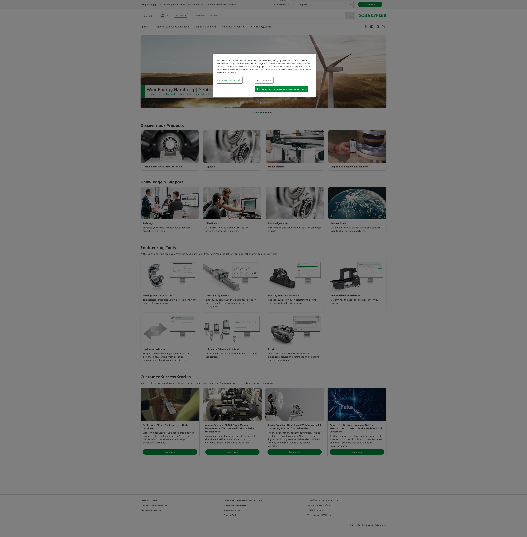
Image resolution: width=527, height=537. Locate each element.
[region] (264, 75)
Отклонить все (264, 80)
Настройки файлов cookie (229, 80)
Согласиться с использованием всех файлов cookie (282, 89)
